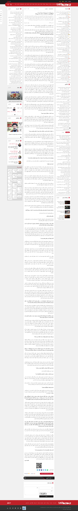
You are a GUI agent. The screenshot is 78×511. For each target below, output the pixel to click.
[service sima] (63, 1)
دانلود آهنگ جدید (19, 181)
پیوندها (48, 503)
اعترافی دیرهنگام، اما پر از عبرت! (13, 107)
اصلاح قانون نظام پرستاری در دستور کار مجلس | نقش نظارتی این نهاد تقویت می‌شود (13, 147)
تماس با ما (54, 503)
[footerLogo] (64, 503)
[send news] (26, 8)
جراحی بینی (19, 175)
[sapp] (21, 508)
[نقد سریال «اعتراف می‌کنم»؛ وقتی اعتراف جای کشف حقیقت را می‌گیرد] (67, 203)
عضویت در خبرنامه (40, 503)
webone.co (19, 184)
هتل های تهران (10, 185)
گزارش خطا (26, 473)
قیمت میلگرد (10, 196)
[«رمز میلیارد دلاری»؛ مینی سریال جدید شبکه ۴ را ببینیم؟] (67, 207)
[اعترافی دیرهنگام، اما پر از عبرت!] (20, 109)
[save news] (28, 8)
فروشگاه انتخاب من (15, 185)
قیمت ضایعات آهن (10, 189)
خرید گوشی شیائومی (15, 176)
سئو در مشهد (15, 180)
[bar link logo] (9, 2)
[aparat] (18, 508)
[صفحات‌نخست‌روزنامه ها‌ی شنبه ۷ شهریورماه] (14, 127)
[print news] (25, 9)
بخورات (11, 177)
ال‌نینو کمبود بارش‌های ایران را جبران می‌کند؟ (13, 162)
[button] (17, 114)
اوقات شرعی (31, 503)
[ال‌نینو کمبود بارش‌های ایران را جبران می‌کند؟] (19, 162)
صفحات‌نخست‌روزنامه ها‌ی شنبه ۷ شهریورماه (15, 134)
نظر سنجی (27, 503)
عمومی (46, 8)
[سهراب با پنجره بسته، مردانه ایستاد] (19, 152)
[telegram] (45, 470)
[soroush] (37, 470)
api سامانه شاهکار (15, 171)
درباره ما (51, 503)
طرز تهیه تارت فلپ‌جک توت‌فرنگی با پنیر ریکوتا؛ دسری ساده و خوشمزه (62, 128)
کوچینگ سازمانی (15, 193)
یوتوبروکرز (10, 172)
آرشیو (45, 503)
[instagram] (11, 508)
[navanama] (69, 1)
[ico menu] (8, 5)
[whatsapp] (47, 470)
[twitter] (43, 470)
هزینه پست (10, 175)
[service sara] (66, 1)
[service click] (60, 1)
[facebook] (41, 470)
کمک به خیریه (20, 189)
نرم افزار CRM (11, 181)
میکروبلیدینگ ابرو (15, 189)
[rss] (8, 508)
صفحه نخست (51, 8)
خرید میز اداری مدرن (15, 197)
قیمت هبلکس (11, 193)
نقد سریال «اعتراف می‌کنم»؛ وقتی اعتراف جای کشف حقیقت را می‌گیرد (60, 202)
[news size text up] (25, 23)
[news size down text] (28, 23)
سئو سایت (20, 170)
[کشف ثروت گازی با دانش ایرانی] (19, 157)
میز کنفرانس (10, 198)
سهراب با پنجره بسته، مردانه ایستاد (13, 153)
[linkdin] (39, 470)
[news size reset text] (26, 23)
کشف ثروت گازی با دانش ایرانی (13, 158)
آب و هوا (35, 503)
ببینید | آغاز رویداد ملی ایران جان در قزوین (15, 101)
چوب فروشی (10, 170)
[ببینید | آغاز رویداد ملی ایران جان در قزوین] (14, 95)
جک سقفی (19, 196)
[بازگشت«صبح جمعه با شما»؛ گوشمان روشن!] (67, 212)
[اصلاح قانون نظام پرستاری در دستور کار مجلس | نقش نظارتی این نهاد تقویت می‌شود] (19, 146)
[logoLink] (64, 4)
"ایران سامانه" (65, 509)
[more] (58, 197)
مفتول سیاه (19, 192)
